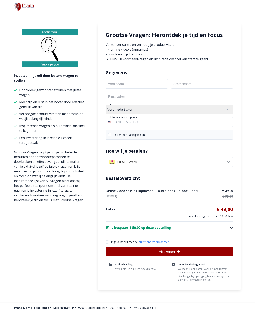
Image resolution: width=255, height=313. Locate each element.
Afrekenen (167, 251)
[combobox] (110, 122)
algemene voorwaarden (154, 242)
